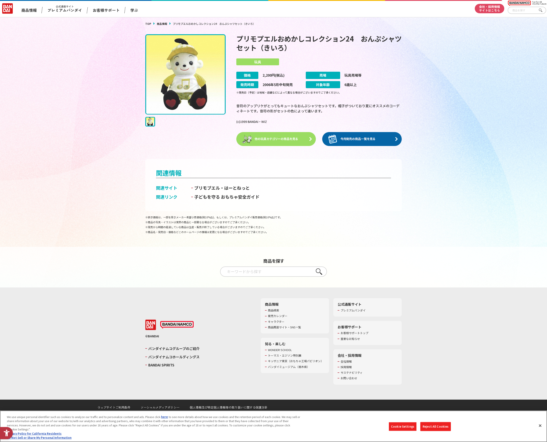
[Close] (540, 425)
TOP (148, 23)
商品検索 (273, 310)
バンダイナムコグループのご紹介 (174, 348)
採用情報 (346, 367)
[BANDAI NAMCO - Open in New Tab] (177, 325)
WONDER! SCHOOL (280, 350)
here (164, 417)
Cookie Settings (402, 426)
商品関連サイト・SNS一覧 (284, 327)
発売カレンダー (277, 316)
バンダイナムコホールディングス (174, 356)
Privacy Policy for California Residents (34, 434)
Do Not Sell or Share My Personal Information (39, 438)
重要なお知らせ (350, 339)
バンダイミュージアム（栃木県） (289, 367)
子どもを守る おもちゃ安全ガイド (226, 197)
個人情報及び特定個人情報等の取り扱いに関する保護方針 (229, 407)
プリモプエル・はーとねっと (222, 188)
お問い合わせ (349, 378)
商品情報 (162, 23)
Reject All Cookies (435, 426)
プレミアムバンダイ (353, 310)
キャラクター (276, 322)
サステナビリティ (352, 373)
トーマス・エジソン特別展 (284, 355)
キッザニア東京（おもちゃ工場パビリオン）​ (295, 361)
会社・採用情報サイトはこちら (489, 8)
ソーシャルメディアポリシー (160, 407)
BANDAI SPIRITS (161, 365)
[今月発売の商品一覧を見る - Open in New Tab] (362, 139)
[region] (273, 426)
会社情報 (346, 361)
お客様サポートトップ (354, 333)
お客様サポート (106, 10)
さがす (543, 10)
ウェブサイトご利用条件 (113, 407)
